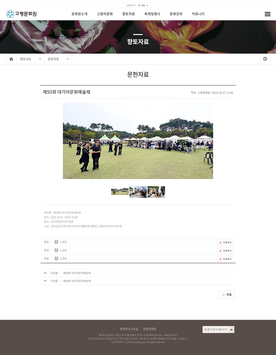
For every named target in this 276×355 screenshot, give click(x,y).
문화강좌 (176, 13)
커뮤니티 (198, 13)
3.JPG (63, 258)
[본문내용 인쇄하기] (265, 59)
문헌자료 (53, 59)
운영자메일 (149, 329)
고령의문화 (105, 13)
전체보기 (268, 14)
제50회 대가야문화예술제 (77, 273)
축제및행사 (152, 13)
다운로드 (227, 242)
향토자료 (128, 13)
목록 (229, 295)
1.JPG (63, 242)
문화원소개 (79, 13)
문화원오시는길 (129, 329)
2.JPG (63, 250)
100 (143, 5)
